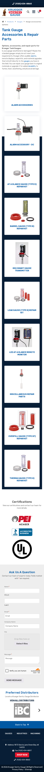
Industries (22, 734)
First (7, 595)
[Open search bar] (28, 12)
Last (7, 605)
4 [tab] (24, 720)
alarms (33, 56)
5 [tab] (27, 720)
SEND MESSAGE (14, 680)
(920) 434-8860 (23, 4)
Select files (22, 643)
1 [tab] (13, 720)
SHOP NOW (22, 755)
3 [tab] (20, 720)
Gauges (19, 22)
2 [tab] (16, 720)
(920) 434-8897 (25, 751)
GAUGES (8, 734)
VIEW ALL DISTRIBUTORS (22, 700)
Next (39, 710)
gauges (27, 61)
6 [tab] (31, 720)
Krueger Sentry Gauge (17, 767)
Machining (35, 734)
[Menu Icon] (33, 12)
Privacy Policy (17, 769)
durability (32, 66)
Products (10, 22)
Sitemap (28, 769)
